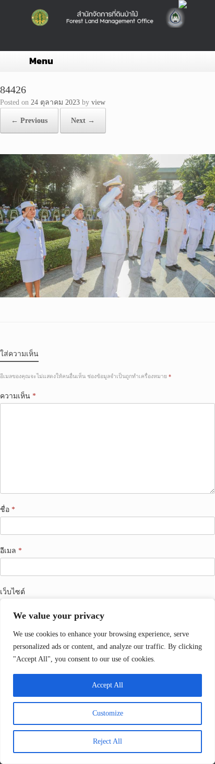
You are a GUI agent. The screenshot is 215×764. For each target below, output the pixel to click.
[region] (107, 681)
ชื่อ (7, 509)
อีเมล (11, 551)
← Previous (29, 120)
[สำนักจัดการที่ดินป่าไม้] (107, 18)
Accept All (107, 685)
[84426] (107, 295)
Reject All (107, 741)
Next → (83, 120)
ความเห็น (18, 396)
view (98, 102)
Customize (107, 713)
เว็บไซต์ (12, 592)
